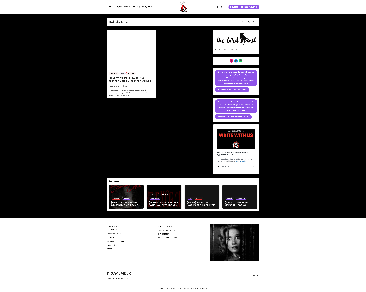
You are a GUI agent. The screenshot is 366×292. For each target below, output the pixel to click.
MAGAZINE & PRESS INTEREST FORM (232, 90)
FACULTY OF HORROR (114, 230)
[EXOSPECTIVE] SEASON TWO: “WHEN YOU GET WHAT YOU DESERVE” (163, 205)
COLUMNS (136, 7)
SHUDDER (110, 249)
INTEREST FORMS (164, 234)
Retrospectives (155, 198)
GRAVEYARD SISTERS (114, 234)
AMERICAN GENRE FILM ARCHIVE (118, 241)
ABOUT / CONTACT (165, 226)
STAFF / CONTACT (148, 7)
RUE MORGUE (111, 237)
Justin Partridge (114, 86)
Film (122, 73)
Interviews (126, 198)
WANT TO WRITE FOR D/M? (168, 230)
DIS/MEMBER (119, 273)
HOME (110, 7)
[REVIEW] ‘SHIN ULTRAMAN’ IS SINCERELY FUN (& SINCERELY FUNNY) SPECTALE (131, 81)
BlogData (194, 288)
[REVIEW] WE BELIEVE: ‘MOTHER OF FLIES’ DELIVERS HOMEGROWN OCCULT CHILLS (201, 205)
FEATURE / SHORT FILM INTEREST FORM (233, 117)
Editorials (229, 198)
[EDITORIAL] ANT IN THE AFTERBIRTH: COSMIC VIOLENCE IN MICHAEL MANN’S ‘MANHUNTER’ (236, 206)
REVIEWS (127, 7)
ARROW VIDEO (112, 245)
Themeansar (203, 288)
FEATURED (118, 7)
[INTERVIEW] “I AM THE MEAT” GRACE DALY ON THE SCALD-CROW (126, 205)
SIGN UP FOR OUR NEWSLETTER (169, 238)
